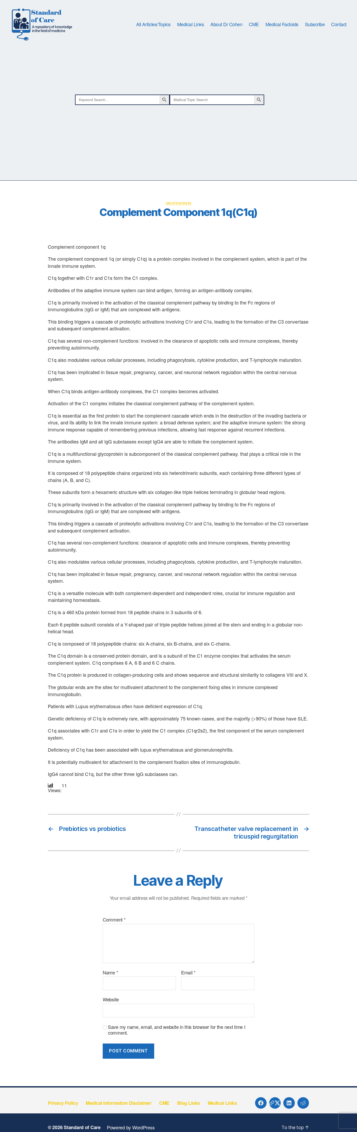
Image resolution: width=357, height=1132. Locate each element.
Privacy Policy (63, 1103)
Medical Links (190, 24)
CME (254, 24)
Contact (339, 24)
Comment (114, 920)
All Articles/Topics (153, 24)
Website (111, 999)
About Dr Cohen (226, 24)
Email (188, 972)
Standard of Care (82, 1127)
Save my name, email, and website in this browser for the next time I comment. (176, 1030)
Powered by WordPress (131, 1127)
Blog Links (188, 1103)
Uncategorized (179, 203)
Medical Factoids (282, 24)
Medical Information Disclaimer (118, 1103)
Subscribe (315, 24)
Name (110, 972)
